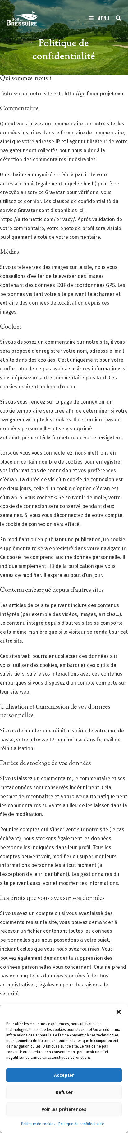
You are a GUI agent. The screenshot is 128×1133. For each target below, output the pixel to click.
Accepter (64, 1075)
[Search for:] (116, 18)
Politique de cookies (38, 1124)
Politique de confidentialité (81, 1124)
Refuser (64, 1092)
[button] (119, 1012)
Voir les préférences (64, 1109)
